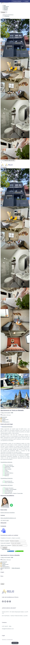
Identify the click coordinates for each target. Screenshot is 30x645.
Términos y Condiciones (7, 639)
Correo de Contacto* (5, 543)
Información (6, 6)
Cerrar (2, 583)
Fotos (4, 5)
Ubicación (5, 8)
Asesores (5, 7)
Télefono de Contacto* (6, 545)
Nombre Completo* (5, 540)
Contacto (5, 9)
